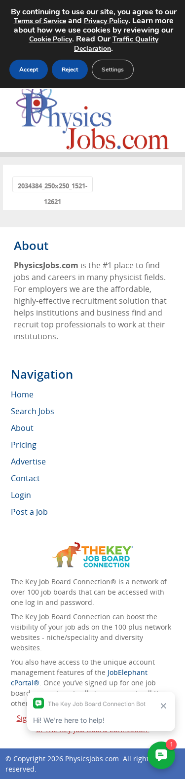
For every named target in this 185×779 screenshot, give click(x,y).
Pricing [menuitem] (24, 444)
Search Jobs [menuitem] (32, 411)
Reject (70, 69)
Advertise (28, 461)
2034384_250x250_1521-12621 (52, 186)
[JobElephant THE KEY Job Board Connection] (92, 546)
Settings (113, 69)
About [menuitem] (22, 428)
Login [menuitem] (21, 495)
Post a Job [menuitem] (29, 511)
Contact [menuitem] (25, 478)
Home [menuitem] (22, 394)
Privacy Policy (106, 21)
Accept (28, 69)
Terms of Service (40, 21)
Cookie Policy (50, 39)
